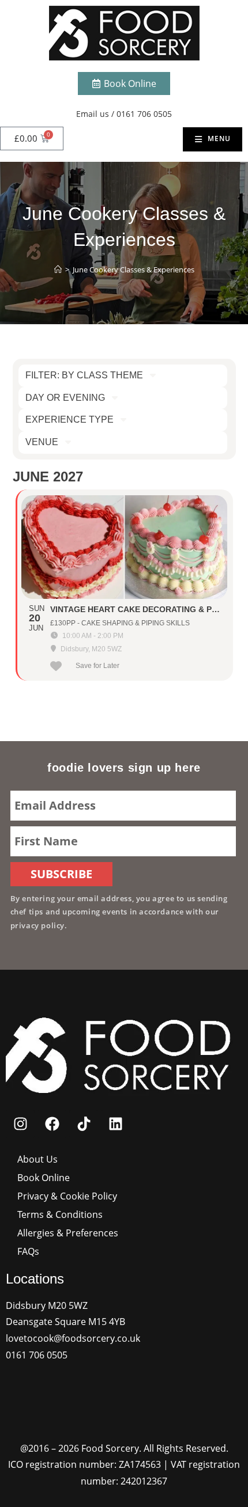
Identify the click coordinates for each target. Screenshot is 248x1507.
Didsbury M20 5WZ (47, 1305)
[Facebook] (51, 1124)
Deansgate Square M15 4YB (65, 1321)
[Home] (58, 269)
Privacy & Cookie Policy (67, 1196)
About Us (37, 1159)
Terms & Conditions (60, 1214)
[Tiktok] (83, 1124)
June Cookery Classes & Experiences (133, 269)
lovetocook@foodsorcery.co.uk (73, 1338)
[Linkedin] (115, 1124)
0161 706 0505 (144, 113)
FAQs (28, 1251)
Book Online (43, 1177)
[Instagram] (20, 1124)
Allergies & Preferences (67, 1233)
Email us (92, 113)
